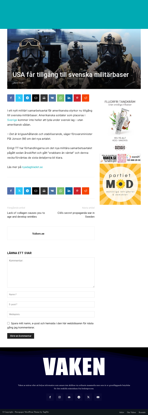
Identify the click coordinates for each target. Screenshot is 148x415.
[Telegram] (27, 98)
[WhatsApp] (60, 98)
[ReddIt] (85, 98)
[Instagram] (59, 397)
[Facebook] (10, 98)
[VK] (52, 98)
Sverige (12, 120)
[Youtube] (97, 397)
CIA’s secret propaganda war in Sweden (76, 214)
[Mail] (69, 397)
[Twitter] (19, 98)
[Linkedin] (69, 98)
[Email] (35, 98)
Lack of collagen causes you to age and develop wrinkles (26, 214)
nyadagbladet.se (32, 167)
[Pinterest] (77, 98)
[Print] (44, 98)
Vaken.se (38, 233)
